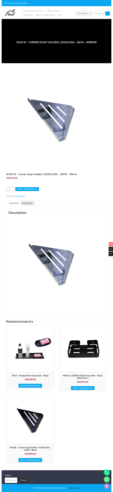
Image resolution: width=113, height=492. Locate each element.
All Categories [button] (83, 13)
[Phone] (107, 473)
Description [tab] (14, 203)
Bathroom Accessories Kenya (33, 11)
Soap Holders (19, 196)
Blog (59, 15)
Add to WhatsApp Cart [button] (30, 385)
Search (107, 13)
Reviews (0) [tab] (27, 203)
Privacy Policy (28, 15)
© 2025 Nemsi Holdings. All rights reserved (56, 488)
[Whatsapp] (107, 479)
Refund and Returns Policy (45, 15)
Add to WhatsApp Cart (27, 189)
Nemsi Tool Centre (53, 11)
